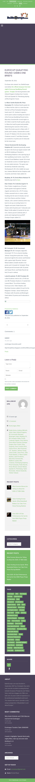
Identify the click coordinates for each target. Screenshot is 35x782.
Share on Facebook (7, 312)
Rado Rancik (23, 464)
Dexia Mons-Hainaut (15, 442)
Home (4, 1)
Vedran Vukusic (13, 473)
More (20, 3)
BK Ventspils (13, 438)
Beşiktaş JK (23, 436)
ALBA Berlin (19, 645)
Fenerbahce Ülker (21, 629)
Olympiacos (11, 602)
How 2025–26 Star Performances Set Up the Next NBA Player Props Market (20, 517)
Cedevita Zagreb (14, 440)
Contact (25, 3)
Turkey (23, 620)
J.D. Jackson (13, 450)
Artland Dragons (21, 432)
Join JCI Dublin (22, 780)
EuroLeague (13, 1)
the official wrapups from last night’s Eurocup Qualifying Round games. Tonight (17, 89)
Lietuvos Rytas (11, 629)
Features (15, 3)
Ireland (17, 612)
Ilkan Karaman (22, 448)
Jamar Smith (13, 452)
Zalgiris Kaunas (11, 604)
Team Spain (11, 612)
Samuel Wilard (22, 466)
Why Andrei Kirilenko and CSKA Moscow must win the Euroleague (17, 717)
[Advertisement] (17, 45)
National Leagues (27, 1)
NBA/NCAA (19, 1)
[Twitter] (20, 6)
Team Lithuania (15, 620)
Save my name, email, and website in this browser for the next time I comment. (17, 383)
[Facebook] (15, 6)
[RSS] (17, 6)
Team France (18, 623)
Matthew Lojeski (14, 460)
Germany (23, 612)
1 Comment (12, 421)
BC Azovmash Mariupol (16, 434)
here (18, 180)
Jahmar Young (21, 450)
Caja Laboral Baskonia (13, 626)
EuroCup (10, 647)
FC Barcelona (11, 599)
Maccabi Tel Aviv (12, 607)
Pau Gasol (21, 618)
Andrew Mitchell (22, 430)
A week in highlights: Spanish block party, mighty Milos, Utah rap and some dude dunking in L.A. (17, 739)
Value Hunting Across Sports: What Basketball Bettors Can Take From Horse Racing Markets (19, 502)
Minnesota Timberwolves (14, 637)
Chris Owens (24, 440)
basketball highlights (21, 642)
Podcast (9, 3)
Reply (6, 351)
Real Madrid (23, 593)
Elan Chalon (17, 444)
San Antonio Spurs (12, 634)
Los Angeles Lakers (12, 610)
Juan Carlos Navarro (13, 631)
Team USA (10, 650)
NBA (17, 593)
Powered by (11, 309)
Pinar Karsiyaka (14, 464)
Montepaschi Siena (12, 615)
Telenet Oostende (21, 471)
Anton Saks (12, 432)
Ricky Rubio (21, 607)
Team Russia (11, 645)
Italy (9, 620)
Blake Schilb (21, 438)
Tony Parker (11, 639)
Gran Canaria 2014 (21, 446)
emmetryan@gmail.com (18, 769)
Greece (22, 626)
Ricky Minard (13, 466)
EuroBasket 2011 (19, 650)
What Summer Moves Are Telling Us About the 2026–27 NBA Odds (20, 489)
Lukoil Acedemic (19, 456)
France (17, 639)
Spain (23, 604)
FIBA (7, 1)
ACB (19, 604)
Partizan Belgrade (12, 618)
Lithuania (22, 610)
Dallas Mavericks (18, 647)
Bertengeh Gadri (14, 436)
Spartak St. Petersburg (16, 469)
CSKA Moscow (18, 596)
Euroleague (10, 623)
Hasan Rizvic (13, 448)
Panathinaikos (19, 602)
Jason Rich (20, 452)
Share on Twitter (11, 312)
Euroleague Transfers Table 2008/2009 (16, 727)
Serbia (20, 634)
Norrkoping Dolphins (21, 462)
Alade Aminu (13, 430)
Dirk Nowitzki (11, 642)
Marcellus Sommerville (16, 458)
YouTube (10, 596)
